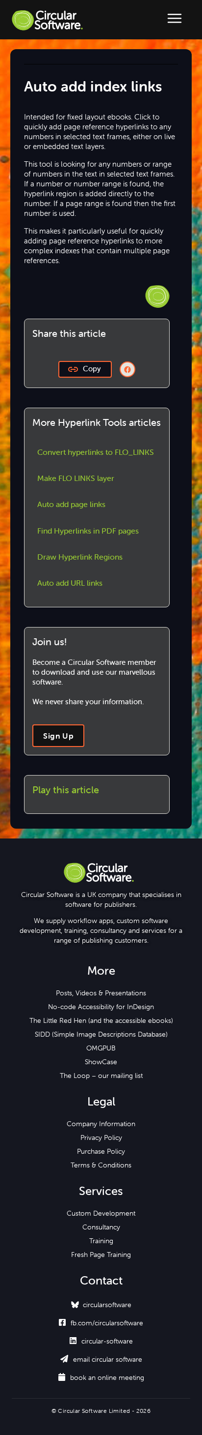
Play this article (65, 789)
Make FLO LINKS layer (75, 478)
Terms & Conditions (101, 1165)
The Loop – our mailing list (101, 1075)
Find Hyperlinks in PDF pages (88, 531)
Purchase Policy (101, 1151)
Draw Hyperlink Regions (80, 557)
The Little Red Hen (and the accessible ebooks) (101, 1020)
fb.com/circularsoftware (101, 1322)
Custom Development (101, 1213)
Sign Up (58, 736)
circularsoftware (107, 1304)
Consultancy (101, 1227)
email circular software (101, 1359)
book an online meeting (101, 1377)
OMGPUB (101, 1048)
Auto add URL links (69, 583)
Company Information (101, 1123)
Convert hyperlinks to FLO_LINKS (95, 452)
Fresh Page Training (101, 1254)
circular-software (101, 1341)
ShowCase (101, 1061)
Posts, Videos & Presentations (101, 992)
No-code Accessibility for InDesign (101, 1006)
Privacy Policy (101, 1137)
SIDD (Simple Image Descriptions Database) (101, 1034)
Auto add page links (71, 504)
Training (101, 1240)
